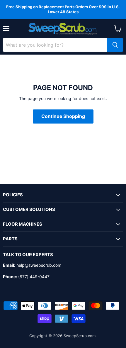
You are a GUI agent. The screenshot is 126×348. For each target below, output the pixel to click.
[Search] (115, 45)
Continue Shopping (63, 116)
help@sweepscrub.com (38, 265)
